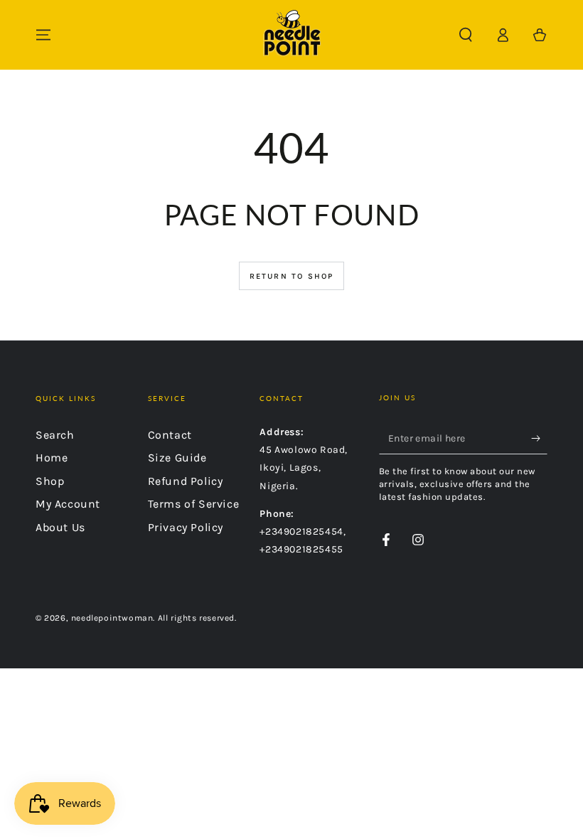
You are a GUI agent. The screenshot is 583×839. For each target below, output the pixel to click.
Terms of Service (194, 504)
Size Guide (177, 457)
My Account (68, 504)
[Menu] (43, 34)
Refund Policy (185, 481)
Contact (170, 435)
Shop (50, 481)
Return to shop (292, 276)
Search (55, 435)
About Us (60, 527)
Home (52, 457)
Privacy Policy (185, 527)
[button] (465, 34)
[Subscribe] (539, 438)
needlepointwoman (112, 618)
